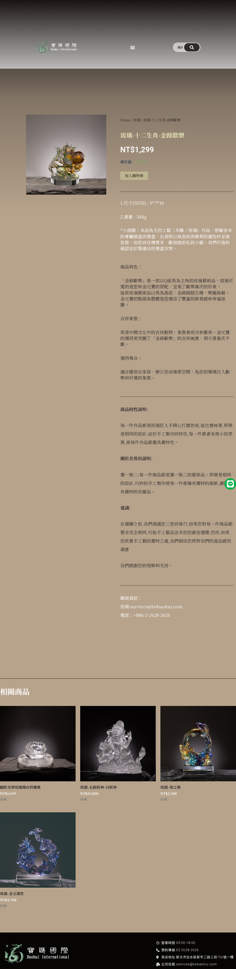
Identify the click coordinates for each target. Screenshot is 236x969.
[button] (132, 47)
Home (125, 119)
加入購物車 (134, 175)
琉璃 (137, 119)
